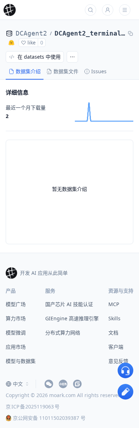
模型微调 (16, 332)
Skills (114, 318)
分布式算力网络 (62, 332)
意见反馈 (118, 361)
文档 (113, 332)
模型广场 (16, 304)
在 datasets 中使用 (39, 56)
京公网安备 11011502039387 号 (49, 417)
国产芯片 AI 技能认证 (69, 304)
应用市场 (16, 346)
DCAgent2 (31, 33)
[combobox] (18, 384)
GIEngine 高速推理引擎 (72, 318)
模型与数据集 (21, 361)
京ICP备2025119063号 (33, 406)
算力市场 (16, 318)
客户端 (115, 346)
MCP (113, 304)
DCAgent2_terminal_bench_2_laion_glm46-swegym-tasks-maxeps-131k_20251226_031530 (90, 33)
